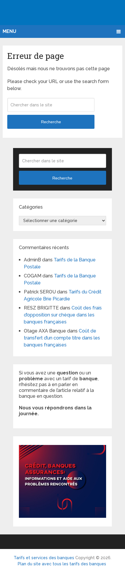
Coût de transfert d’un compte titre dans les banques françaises (62, 338)
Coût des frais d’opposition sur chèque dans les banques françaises (63, 315)
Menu (9, 31)
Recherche (51, 121)
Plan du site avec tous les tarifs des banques (62, 564)
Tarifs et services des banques (44, 557)
